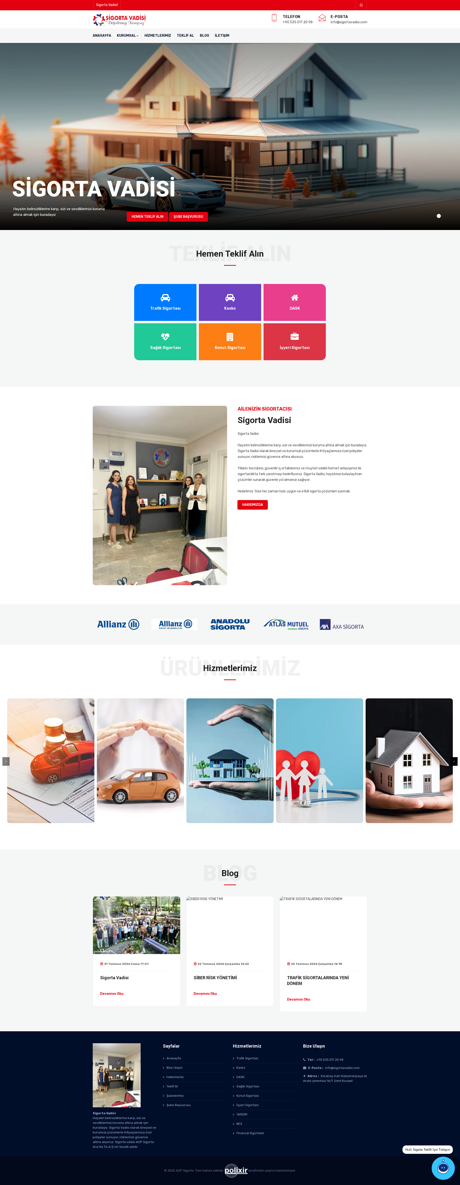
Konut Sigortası (247, 1095)
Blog (204, 36)
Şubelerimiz (175, 1095)
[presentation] (6, 761)
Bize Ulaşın (175, 1067)
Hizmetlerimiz (157, 36)
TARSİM (241, 1114)
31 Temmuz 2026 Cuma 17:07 (126, 964)
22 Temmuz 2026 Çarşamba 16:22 (223, 964)
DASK (240, 1077)
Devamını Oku (111, 994)
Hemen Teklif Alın (147, 216)
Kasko (240, 1067)
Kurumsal (126, 36)
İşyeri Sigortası (247, 1105)
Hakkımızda (252, 505)
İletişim (222, 36)
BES (239, 1124)
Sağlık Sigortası (247, 1086)
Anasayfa (102, 36)
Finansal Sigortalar (250, 1133)
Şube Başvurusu (188, 216)
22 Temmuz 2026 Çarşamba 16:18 (316, 964)
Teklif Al (185, 36)
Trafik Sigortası (247, 1058)
